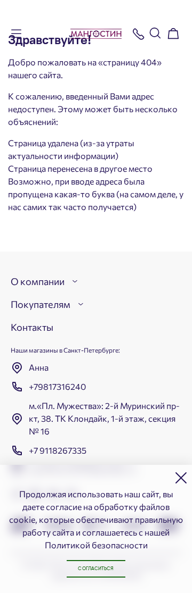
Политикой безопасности (96, 545)
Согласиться (96, 568)
